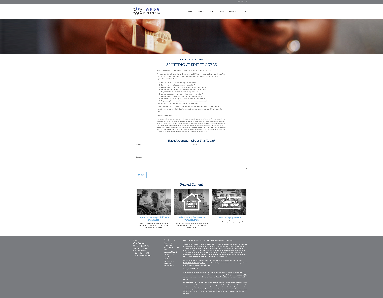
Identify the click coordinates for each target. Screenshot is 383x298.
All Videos (167, 263)
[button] (201, 11)
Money (166, 256)
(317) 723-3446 (242, 2)
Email (195, 144)
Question (139, 157)
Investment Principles (171, 247)
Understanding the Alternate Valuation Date (191, 218)
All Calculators (169, 266)
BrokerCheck (228, 240)
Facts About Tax (169, 254)
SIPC (245, 275)
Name (138, 144)
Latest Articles (169, 261)
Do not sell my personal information (199, 265)
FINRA (239, 275)
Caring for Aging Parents (229, 217)
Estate (166, 250)
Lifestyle (167, 259)
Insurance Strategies (171, 252)
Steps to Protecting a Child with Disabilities (153, 218)
